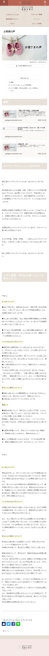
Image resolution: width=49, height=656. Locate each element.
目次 (22, 78)
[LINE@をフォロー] (18, 624)
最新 (11, 82)
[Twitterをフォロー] (8, 624)
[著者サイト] (4, 624)
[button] (44, 461)
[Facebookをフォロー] (13, 624)
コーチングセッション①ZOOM (20, 85)
